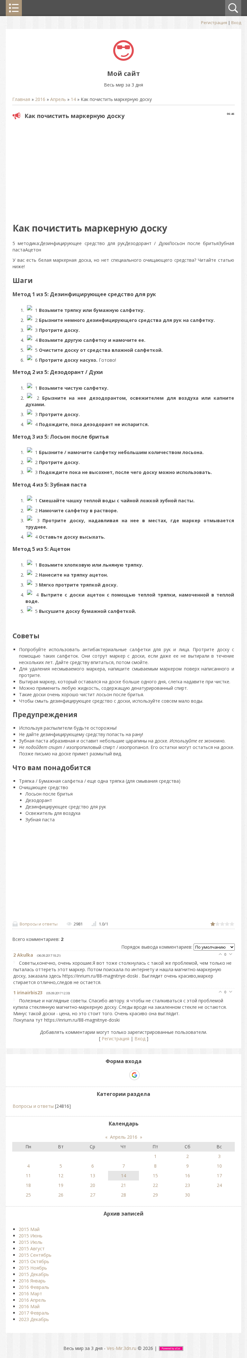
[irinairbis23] (16, 1001)
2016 (40, 99)
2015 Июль (30, 1242)
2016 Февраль (34, 1287)
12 (60, 1175)
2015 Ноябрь (33, 1268)
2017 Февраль (34, 1313)
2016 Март (30, 1293)
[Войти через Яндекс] (123, 1075)
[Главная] (123, 59)
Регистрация (214, 22)
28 (123, 1195)
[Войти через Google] (134, 1075)
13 (92, 1175)
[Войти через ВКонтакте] (112, 1075)
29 (155, 1195)
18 (28, 1185)
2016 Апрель (32, 1300)
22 (155, 1185)
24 (219, 1185)
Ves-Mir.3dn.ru (121, 1348)
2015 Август (32, 1248)
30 (187, 1195)
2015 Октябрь (34, 1261)
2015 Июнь (30, 1236)
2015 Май (29, 1229)
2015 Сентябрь (35, 1255)
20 (92, 1185)
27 (92, 1195)
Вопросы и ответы (39, 924)
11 (28, 1175)
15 (155, 1175)
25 (28, 1195)
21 (123, 1185)
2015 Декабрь (34, 1274)
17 (219, 1175)
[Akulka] (16, 963)
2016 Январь (32, 1281)
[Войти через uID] (101, 1075)
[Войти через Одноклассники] (146, 1075)
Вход (236, 22)
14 (73, 99)
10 (219, 1166)
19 (60, 1185)
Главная (21, 99)
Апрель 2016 (123, 1137)
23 (187, 1185)
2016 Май (29, 1306)
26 (60, 1195)
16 (187, 1175)
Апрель (58, 99)
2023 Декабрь (34, 1319)
